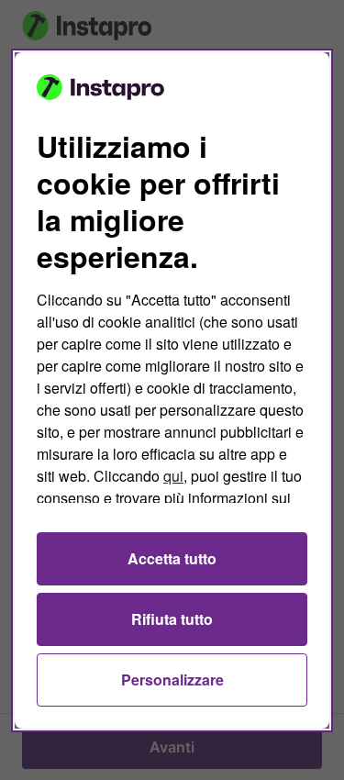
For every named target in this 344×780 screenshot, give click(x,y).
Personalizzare (172, 679)
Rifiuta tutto (172, 619)
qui (173, 475)
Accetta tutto (172, 558)
